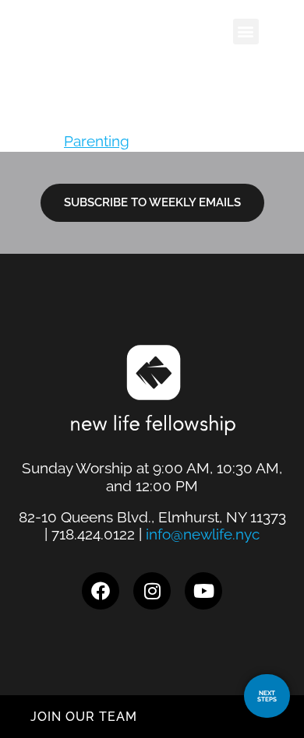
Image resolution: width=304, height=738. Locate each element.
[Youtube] (203, 591)
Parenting (96, 140)
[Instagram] (152, 591)
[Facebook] (100, 591)
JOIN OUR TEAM (83, 716)
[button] (246, 31)
